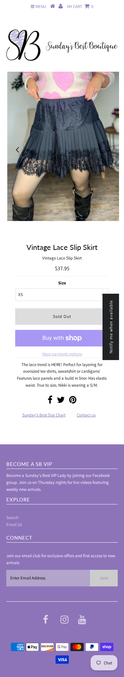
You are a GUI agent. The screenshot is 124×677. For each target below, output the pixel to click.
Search (12, 517)
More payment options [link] (62, 354)
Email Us (14, 524)
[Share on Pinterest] (72, 401)
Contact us (86, 415)
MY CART (80, 6)
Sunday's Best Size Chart (43, 415)
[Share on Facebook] (50, 401)
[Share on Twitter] (61, 401)
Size (62, 283)
